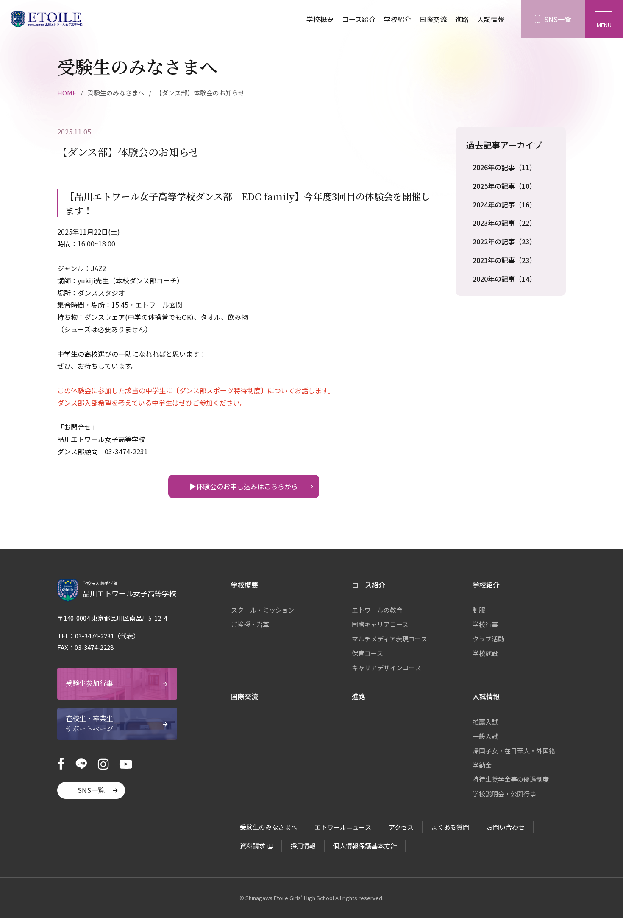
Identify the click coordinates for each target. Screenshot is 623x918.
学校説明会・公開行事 (504, 793)
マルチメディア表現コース (389, 638)
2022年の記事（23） (504, 241)
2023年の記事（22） (504, 223)
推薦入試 (485, 721)
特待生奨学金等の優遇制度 (511, 779)
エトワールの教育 (377, 609)
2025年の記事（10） (504, 186)
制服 (479, 609)
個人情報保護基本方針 (365, 845)
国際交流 (433, 19)
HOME (66, 92)
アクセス (401, 827)
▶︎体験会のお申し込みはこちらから (243, 486)
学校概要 (320, 19)
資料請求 (252, 845)
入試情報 (490, 19)
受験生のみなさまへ (268, 827)
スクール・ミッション (263, 609)
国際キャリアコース (380, 624)
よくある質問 (450, 827)
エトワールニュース (342, 827)
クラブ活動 (488, 638)
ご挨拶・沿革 (250, 624)
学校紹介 (397, 19)
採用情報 (303, 845)
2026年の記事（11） (504, 167)
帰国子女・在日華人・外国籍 (514, 750)
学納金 (482, 765)
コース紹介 (358, 19)
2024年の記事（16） (504, 204)
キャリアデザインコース (386, 667)
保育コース (367, 653)
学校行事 (485, 624)
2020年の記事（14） (504, 279)
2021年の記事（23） (504, 260)
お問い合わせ (506, 827)
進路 (462, 19)
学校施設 (485, 653)
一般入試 (485, 736)
